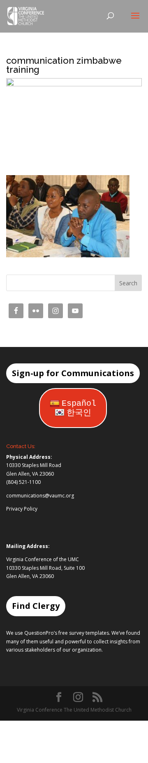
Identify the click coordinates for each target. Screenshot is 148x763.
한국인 (79, 413)
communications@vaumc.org (40, 495)
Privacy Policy (21, 508)
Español (79, 403)
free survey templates (83, 632)
